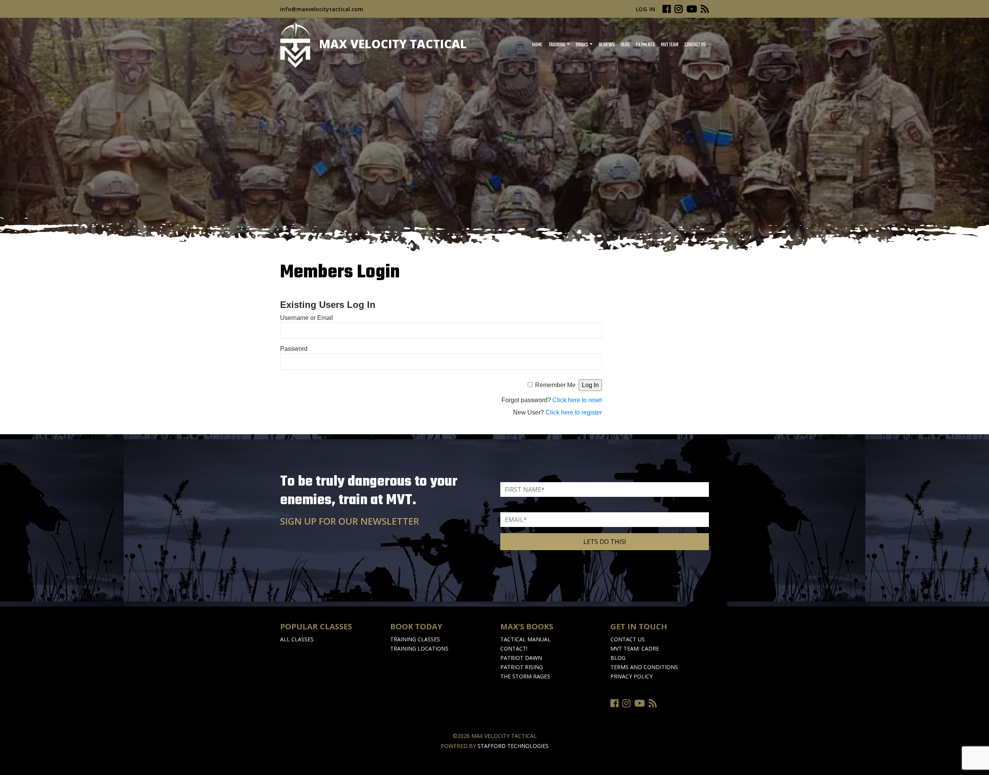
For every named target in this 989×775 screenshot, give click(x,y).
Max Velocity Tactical (391, 44)
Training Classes (415, 639)
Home (537, 45)
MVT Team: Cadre (634, 648)
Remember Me (555, 385)
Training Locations (419, 648)
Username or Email (306, 317)
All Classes (297, 639)
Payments (645, 45)
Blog (625, 45)
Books (582, 45)
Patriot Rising (521, 667)
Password (294, 348)
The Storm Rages (525, 676)
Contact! (513, 648)
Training (557, 45)
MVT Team (669, 45)
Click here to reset (577, 400)
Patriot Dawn (521, 657)
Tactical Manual (525, 639)
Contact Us (695, 45)
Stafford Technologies (513, 746)
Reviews (607, 45)
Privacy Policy (631, 676)
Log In (646, 9)
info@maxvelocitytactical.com (321, 9)
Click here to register (573, 412)
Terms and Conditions (644, 667)
